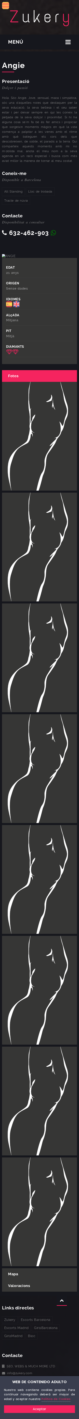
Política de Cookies (56, 1399)
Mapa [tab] (13, 1274)
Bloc (31, 1336)
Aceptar (39, 1409)
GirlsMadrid (13, 1336)
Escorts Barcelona (35, 1320)
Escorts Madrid (16, 1328)
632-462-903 (29, 232)
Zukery (9, 1320)
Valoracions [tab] (19, 1286)
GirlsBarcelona (46, 1328)
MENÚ (15, 42)
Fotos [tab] (13, 376)
